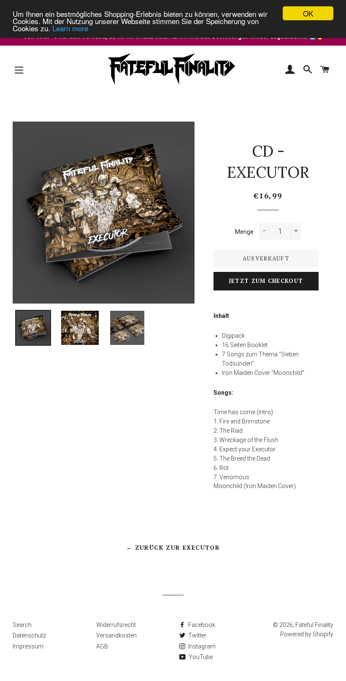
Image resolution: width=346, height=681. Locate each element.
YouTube (200, 657)
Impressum (28, 646)
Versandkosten (116, 635)
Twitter (196, 635)
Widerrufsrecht (116, 624)
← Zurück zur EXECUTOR (173, 547)
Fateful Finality (314, 624)
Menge (244, 231)
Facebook (201, 624)
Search (22, 624)
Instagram (201, 646)
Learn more (70, 28)
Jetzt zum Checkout (266, 281)
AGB (102, 646)
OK (308, 13)
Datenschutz (29, 635)
